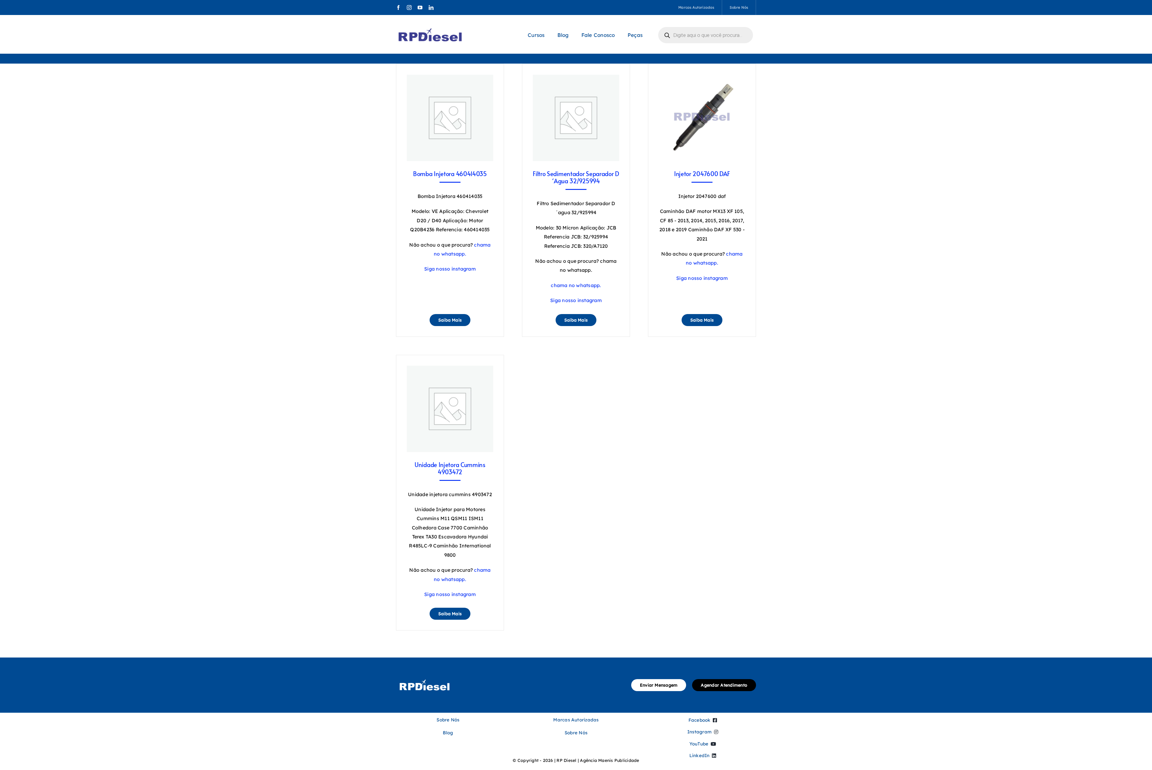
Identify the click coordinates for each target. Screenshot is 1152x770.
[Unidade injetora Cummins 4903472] (450, 370)
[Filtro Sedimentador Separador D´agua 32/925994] (576, 79)
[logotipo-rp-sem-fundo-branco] (424, 678)
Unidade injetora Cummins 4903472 (450, 468)
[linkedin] (431, 7)
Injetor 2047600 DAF (702, 173)
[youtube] (420, 7)
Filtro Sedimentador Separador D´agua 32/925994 (576, 177)
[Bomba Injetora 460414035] (450, 79)
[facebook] (398, 7)
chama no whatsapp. (576, 285)
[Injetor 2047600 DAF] (702, 79)
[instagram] (409, 7)
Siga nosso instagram (450, 269)
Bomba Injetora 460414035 (450, 173)
